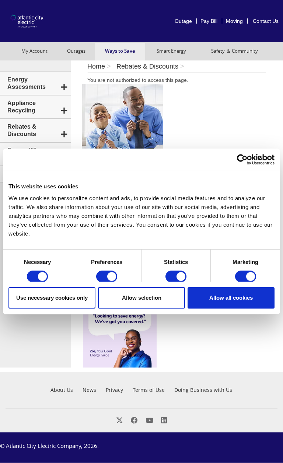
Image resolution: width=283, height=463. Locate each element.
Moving (234, 21)
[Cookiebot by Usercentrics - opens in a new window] (242, 159)
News (89, 389)
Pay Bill (208, 21)
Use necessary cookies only (52, 298)
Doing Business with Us (203, 389)
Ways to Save (120, 51)
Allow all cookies (231, 298)
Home (96, 66)
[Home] (28, 21)
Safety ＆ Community (234, 51)
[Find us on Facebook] (134, 420)
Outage (183, 21)
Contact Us (266, 21)
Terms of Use (149, 389)
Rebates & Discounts (21, 130)
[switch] (106, 276)
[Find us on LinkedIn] (164, 420)
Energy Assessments (26, 83)
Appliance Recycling (21, 107)
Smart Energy (171, 51)
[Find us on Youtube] (149, 420)
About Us (61, 389)
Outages (76, 51)
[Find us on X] (119, 420)
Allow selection (141, 298)
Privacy (114, 389)
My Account (34, 51)
